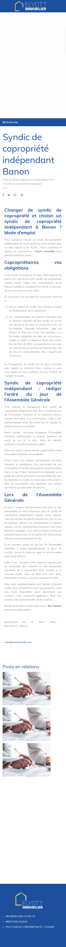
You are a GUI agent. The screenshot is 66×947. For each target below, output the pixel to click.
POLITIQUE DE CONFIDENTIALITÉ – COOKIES (30, 926)
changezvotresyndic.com (18, 642)
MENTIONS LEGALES (16, 921)
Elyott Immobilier (45, 251)
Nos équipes (55, 605)
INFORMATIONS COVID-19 (20, 916)
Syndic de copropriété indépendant (23, 183)
